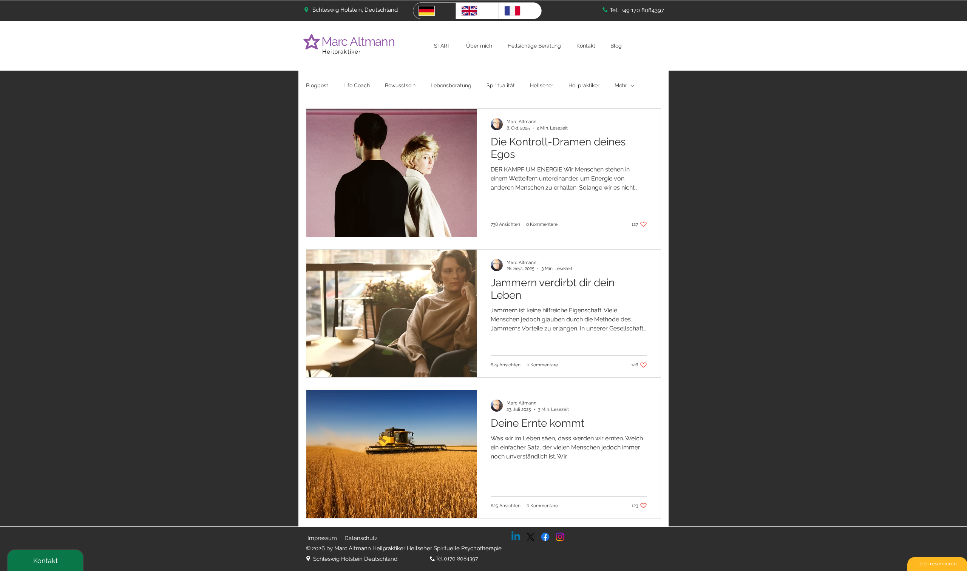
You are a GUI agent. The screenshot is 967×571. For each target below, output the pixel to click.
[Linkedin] (515, 536)
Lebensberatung (451, 85)
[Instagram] (560, 536)
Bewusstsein (400, 85)
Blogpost (317, 85)
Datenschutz (360, 538)
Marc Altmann (359, 41)
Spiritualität (501, 85)
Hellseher (541, 85)
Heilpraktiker (341, 51)
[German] (434, 11)
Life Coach (356, 85)
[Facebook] (545, 536)
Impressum (322, 538)
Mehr (621, 85)
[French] (520, 11)
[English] (477, 11)
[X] (530, 536)
